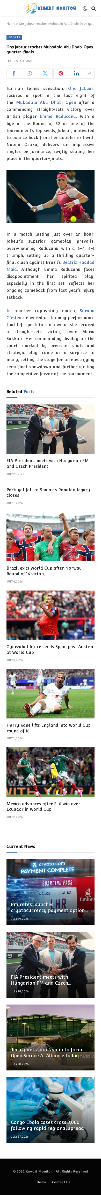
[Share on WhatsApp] (29, 73)
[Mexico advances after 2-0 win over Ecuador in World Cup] (50, 772)
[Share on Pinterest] (60, 73)
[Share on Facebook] (13, 73)
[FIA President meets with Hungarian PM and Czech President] (50, 429)
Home (10, 24)
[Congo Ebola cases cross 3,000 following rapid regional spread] (50, 1110)
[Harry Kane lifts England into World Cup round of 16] (50, 693)
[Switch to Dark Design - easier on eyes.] (84, 8)
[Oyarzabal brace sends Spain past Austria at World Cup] (50, 615)
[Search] (93, 8)
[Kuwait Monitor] (50, 8)
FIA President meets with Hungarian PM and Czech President (39, 983)
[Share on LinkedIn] (76, 73)
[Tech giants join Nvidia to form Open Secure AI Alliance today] (50, 1037)
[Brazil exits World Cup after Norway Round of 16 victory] (50, 536)
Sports (14, 37)
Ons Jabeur (81, 88)
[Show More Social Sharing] (90, 73)
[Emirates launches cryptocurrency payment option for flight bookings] (50, 892)
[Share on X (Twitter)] (45, 73)
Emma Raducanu (58, 116)
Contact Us (61, 1182)
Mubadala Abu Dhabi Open (46, 102)
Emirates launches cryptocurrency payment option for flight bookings (48, 910)
